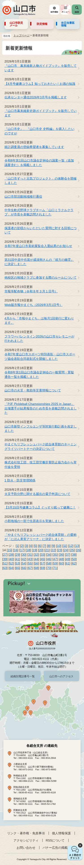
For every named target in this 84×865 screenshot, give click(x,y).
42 (24, 559)
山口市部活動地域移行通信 (23, 196)
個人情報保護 (61, 833)
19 (34, 550)
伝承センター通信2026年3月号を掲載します (35, 97)
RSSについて (55, 840)
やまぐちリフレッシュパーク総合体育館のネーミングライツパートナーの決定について (40, 446)
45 (42, 559)
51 (5, 563)
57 (42, 563)
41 (17, 559)
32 (36, 554)
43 (30, 559)
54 (24, 563)
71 (55, 568)
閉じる (80, 845)
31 (30, 554)
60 (61, 563)
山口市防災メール (16, 24)
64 (11, 568)
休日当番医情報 (68, 24)
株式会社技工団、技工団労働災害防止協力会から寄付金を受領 (40, 464)
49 (67, 559)
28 (11, 554)
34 (49, 554)
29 (17, 554)
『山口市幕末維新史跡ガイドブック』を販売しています (40, 113)
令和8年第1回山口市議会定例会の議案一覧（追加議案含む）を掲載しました (39, 163)
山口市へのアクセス (61, 676)
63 (5, 568)
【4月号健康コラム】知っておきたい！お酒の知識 (39, 84)
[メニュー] (65, 10)
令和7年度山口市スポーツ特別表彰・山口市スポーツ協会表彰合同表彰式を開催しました (39, 356)
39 (5, 559)
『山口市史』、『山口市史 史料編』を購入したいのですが (39, 131)
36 (61, 554)
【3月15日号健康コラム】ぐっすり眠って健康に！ (40, 507)
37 (67, 554)
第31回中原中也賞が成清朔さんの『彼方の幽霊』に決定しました (39, 262)
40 (11, 559)
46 (49, 559)
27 (5, 554)
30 (24, 554)
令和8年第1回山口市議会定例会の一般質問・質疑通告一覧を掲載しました (39, 374)
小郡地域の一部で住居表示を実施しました (34, 521)
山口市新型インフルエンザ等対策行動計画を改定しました (40, 429)
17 (22, 550)
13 (77, 546)
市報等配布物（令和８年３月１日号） (31, 291)
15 (9, 550)
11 (64, 546)
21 (47, 550)
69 (42, 568)
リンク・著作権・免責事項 (26, 833)
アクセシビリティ (26, 840)
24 (66, 550)
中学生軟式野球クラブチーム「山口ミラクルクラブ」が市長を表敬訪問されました (38, 212)
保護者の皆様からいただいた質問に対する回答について (40, 230)
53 (17, 563)
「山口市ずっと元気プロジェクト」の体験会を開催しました (40, 181)
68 (36, 568)
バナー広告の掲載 (55, 847)
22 (53, 550)
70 (49, 568)
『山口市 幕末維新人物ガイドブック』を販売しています (40, 68)
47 (55, 559)
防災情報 (42, 23)
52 (11, 563)
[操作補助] (54, 10)
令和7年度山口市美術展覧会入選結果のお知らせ (38, 246)
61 (67, 563)
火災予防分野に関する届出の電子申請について (37, 494)
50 (74, 559)
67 (30, 568)
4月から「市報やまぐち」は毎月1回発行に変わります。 (39, 321)
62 (74, 563)
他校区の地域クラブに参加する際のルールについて (40, 277)
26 (78, 550)
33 (42, 554)
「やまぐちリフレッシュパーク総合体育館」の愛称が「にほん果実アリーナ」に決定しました (40, 537)
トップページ (21, 35)
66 (24, 568)
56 (36, 563)
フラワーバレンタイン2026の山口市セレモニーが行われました (39, 339)
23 (59, 550)
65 (17, 568)
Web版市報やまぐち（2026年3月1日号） (33, 305)
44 (36, 559)
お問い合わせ (26, 847)
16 (15, 550)
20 (41, 550)
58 (49, 563)
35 (55, 554)
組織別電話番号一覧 (23, 676)
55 (30, 563)
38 (74, 554)
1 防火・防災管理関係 (19, 480)
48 (61, 559)
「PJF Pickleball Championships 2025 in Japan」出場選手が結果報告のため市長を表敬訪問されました (40, 408)
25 (72, 550)
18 (28, 550)
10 (58, 546)
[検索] (77, 10)
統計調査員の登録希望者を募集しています (34, 147)
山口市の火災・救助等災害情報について (32, 390)
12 (71, 546)
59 (55, 563)
